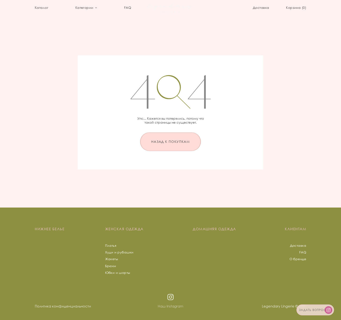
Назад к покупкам (170, 142)
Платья (110, 245)
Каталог (41, 8)
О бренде (298, 259)
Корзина (295, 8)
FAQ (127, 8)
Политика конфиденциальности (63, 306)
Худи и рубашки (119, 252)
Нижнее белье (49, 229)
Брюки (110, 266)
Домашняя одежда (214, 229)
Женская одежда (124, 229)
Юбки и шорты (117, 273)
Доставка (261, 8)
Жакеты (111, 259)
